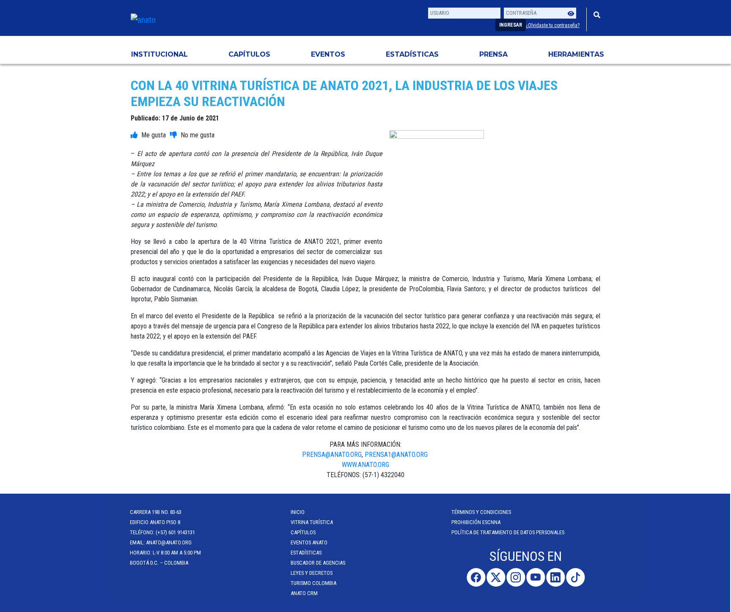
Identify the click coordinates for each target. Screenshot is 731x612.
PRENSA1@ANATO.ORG (397, 455)
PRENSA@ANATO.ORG (332, 455)
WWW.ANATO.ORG (365, 465)
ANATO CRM (305, 593)
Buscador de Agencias (318, 563)
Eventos (328, 54)
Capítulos (249, 54)
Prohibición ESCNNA (476, 522)
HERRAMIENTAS (576, 54)
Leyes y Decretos (312, 573)
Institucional (159, 54)
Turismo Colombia (314, 583)
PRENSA (493, 54)
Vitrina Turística (312, 522)
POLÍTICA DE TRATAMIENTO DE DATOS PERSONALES (508, 532)
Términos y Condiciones (482, 512)
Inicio (298, 512)
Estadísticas (412, 54)
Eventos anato (309, 542)
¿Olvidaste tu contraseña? (553, 25)
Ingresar (510, 25)
